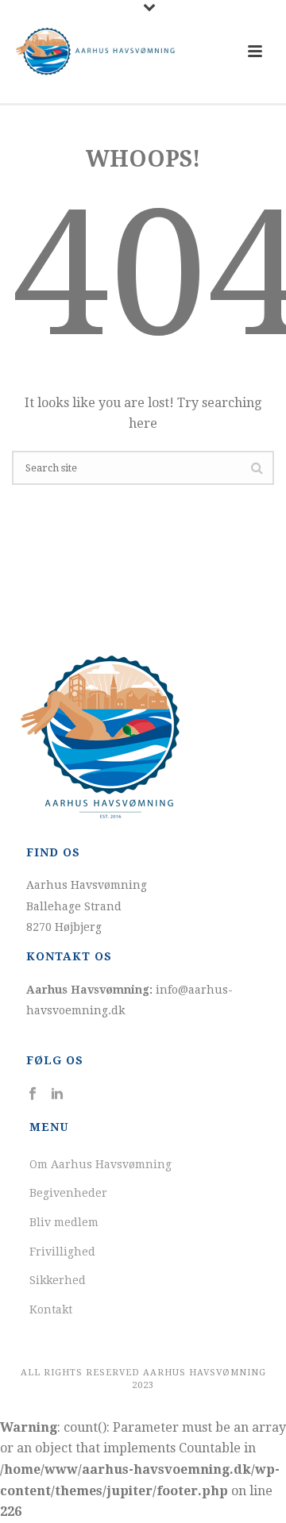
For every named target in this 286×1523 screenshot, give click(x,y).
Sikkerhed (57, 1280)
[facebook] (32, 1094)
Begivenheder (68, 1192)
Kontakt (50, 1309)
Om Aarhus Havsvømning (100, 1164)
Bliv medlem (64, 1222)
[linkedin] (57, 1094)
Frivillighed (62, 1251)
